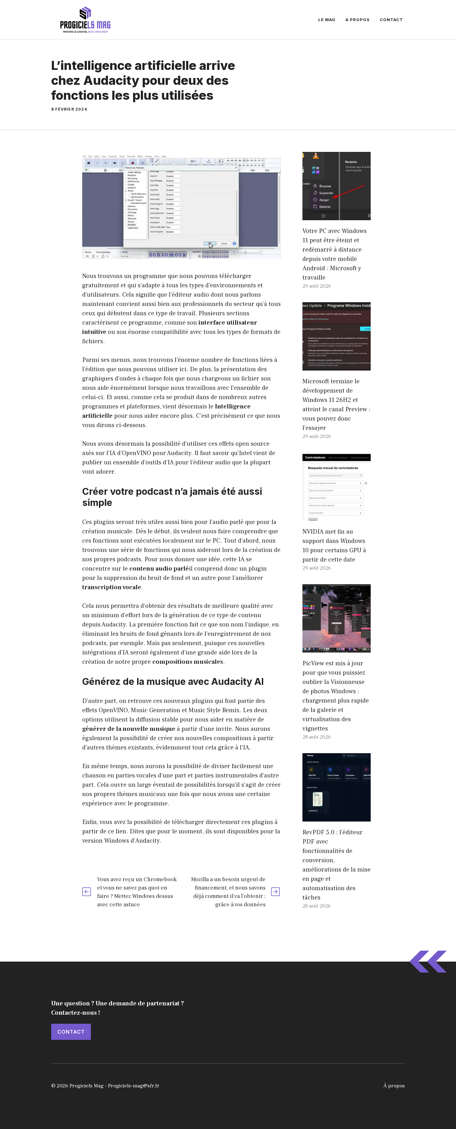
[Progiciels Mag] (85, 19)
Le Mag (327, 19)
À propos (394, 1085)
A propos (358, 19)
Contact (391, 19)
